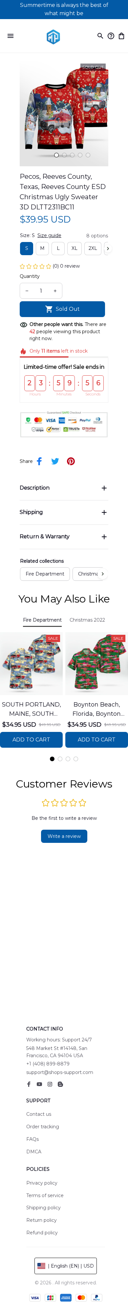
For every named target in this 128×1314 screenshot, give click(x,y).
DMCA (33, 1152)
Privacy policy (41, 1183)
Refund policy (42, 1233)
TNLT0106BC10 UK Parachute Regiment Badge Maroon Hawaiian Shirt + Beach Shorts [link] (72, 11)
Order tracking (42, 1127)
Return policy (41, 1220)
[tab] (56, 155)
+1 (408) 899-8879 (48, 1064)
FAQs (32, 1139)
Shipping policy (43, 1208)
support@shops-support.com (59, 1072)
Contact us (38, 1114)
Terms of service (45, 1195)
